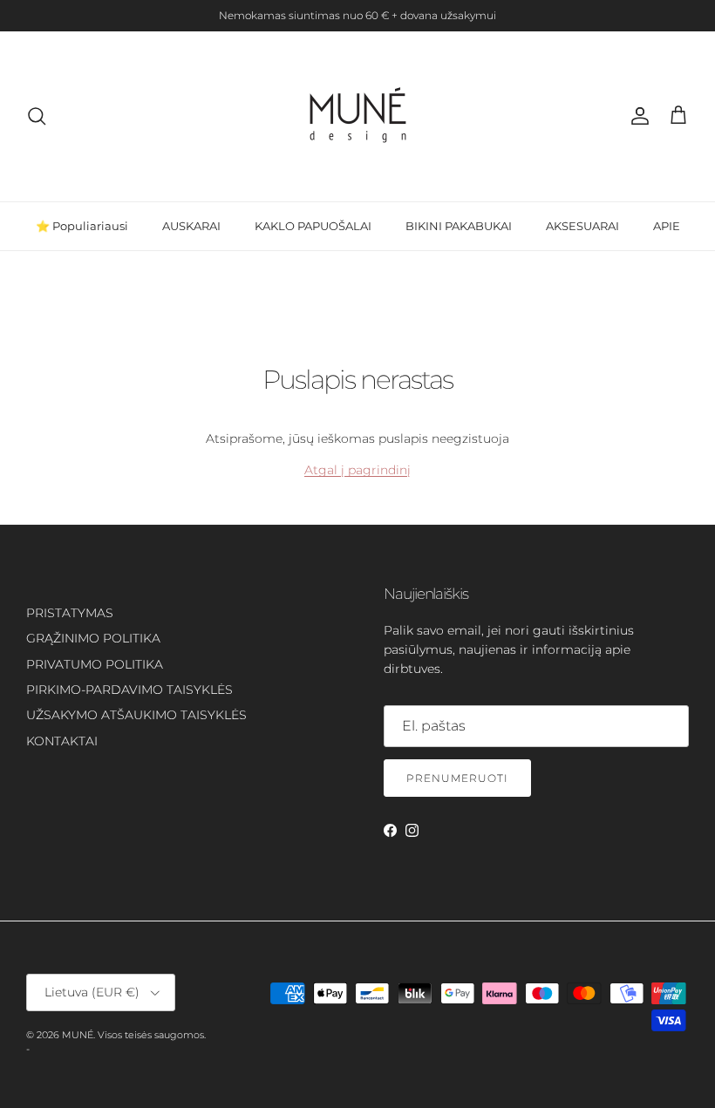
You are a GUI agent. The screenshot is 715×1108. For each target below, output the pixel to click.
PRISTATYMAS (69, 613)
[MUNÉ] (358, 116)
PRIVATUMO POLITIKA (94, 664)
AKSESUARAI (582, 226)
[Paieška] (36, 115)
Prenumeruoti (457, 778)
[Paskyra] (636, 115)
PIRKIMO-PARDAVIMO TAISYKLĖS (129, 689)
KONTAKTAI (62, 741)
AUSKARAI (191, 226)
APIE (666, 226)
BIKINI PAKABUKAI (458, 226)
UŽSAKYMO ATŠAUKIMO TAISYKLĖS (136, 715)
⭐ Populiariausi (82, 226)
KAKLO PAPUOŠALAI (313, 226)
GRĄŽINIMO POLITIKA (93, 638)
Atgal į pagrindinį (357, 470)
